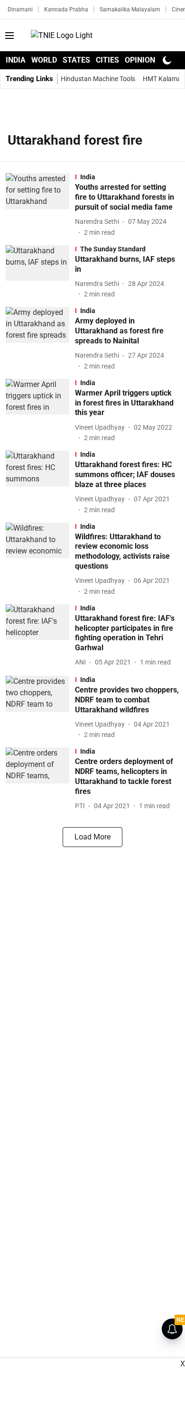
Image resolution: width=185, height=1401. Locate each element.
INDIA (16, 60)
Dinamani (20, 9)
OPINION (140, 60)
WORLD (44, 60)
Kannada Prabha (66, 9)
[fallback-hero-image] (40, 205)
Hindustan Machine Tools (98, 79)
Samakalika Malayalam (130, 9)
